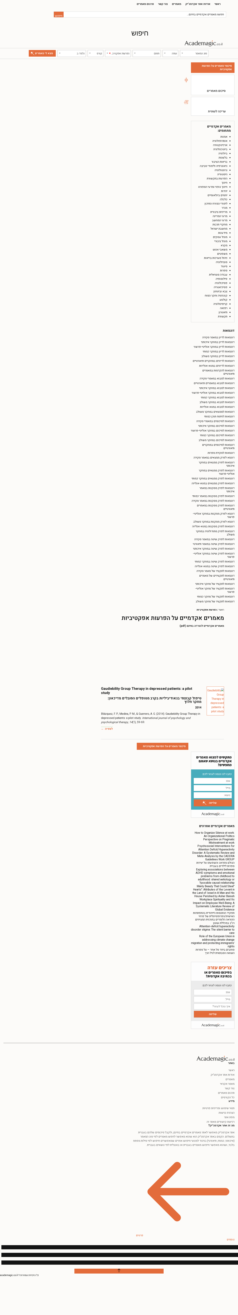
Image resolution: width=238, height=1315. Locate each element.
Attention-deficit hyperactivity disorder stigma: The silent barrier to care (213, 929)
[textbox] (194, 53)
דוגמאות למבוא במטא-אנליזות (217, 407)
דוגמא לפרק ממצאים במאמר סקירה (214, 458)
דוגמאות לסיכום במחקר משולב (217, 440)
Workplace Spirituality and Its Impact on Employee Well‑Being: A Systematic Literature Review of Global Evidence (214, 904)
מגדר (224, 208)
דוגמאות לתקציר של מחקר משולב (215, 601)
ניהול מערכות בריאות (215, 258)
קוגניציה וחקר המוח (216, 296)
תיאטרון (223, 312)
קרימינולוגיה (220, 304)
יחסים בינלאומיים (217, 195)
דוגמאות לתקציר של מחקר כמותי (216, 597)
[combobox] (194, 53)
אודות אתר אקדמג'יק (197, 4)
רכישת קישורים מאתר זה (221, 1122)
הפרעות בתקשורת (217, 178)
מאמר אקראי (227, 1084)
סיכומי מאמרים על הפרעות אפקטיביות (217, 67)
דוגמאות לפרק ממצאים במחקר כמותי (213, 478)
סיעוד (224, 266)
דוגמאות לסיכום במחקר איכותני (216, 426)
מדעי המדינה (220, 216)
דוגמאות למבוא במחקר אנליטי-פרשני (213, 393)
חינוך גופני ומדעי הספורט (212, 187)
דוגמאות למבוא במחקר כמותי (218, 397)
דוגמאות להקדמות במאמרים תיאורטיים (218, 372)
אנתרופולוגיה (219, 141)
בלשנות (223, 158)
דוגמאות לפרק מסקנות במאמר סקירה (213, 501)
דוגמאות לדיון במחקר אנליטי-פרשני (214, 347)
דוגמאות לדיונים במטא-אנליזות (217, 366)
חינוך (224, 183)
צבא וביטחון (220, 291)
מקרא (224, 245)
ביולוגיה (222, 153)
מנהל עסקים (220, 237)
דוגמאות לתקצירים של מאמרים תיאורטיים (217, 577)
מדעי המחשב (219, 220)
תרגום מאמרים (145, 4)
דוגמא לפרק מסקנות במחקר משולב (214, 522)
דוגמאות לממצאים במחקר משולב (215, 412)
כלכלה (223, 199)
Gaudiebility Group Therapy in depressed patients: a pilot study (146, 690)
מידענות (222, 233)
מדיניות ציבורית (218, 212)
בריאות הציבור (219, 162)
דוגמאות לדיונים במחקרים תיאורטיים (214, 361)
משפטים (222, 254)
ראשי (217, 4)
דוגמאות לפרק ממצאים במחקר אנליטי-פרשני (217, 472)
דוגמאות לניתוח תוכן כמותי (219, 416)
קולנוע (223, 300)
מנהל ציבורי (220, 241)
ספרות (223, 270)
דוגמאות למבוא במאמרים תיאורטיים (214, 383)
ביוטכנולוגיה (220, 149)
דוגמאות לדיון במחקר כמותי (219, 351)
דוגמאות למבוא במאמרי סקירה (217, 378)
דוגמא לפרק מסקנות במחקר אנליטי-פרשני (214, 515)
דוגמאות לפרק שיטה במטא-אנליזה (215, 566)
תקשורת (222, 316)
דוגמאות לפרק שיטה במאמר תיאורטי (214, 544)
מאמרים (176, 4)
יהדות (224, 191)
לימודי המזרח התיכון (216, 204)
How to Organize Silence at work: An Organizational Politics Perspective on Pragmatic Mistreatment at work (215, 838)
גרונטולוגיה (221, 170)
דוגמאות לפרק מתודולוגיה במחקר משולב (215, 533)
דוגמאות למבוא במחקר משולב (217, 402)
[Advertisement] (162, 655)
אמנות (223, 137)
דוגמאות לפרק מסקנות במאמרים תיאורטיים (216, 507)
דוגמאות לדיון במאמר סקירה (218, 337)
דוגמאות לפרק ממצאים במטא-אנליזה (213, 483)
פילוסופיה (221, 279)
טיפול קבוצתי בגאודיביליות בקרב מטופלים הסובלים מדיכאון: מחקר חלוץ (154, 700)
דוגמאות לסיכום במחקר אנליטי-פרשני (213, 431)
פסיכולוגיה (221, 283)
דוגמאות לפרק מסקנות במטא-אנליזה (213, 526)
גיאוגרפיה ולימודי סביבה (213, 166)
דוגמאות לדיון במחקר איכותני (218, 342)
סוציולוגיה (221, 262)
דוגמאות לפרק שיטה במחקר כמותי (215, 562)
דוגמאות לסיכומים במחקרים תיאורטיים (218, 446)
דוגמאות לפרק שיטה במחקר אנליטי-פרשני (214, 555)
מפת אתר (229, 1117)
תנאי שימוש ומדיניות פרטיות (218, 1108)
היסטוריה (222, 174)
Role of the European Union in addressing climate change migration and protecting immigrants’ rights (213, 941)
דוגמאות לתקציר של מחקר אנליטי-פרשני (215, 590)
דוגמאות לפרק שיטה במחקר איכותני (214, 549)
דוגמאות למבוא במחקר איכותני (217, 388)
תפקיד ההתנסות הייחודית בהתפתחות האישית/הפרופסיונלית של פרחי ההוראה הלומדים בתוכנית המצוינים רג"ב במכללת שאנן (214, 918)
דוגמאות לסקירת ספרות (221, 453)
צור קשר (163, 4)
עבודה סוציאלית (218, 275)
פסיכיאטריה (220, 287)
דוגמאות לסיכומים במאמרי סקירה (215, 421)
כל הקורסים (228, 1097)
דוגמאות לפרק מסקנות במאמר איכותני (217, 489)
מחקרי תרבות (220, 224)
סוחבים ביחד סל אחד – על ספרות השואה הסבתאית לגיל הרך (215, 951)
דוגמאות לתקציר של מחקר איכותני (215, 584)
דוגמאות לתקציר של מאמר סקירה (216, 571)
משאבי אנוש (220, 250)
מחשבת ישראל (218, 229)
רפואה (223, 308)
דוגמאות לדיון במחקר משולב (218, 356)
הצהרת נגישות (227, 1113)
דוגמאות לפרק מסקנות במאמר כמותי (213, 496)
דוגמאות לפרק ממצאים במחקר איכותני (217, 464)
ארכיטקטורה (220, 145)
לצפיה (109, 729)
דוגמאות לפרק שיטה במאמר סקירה (214, 539)
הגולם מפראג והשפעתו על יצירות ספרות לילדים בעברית (215, 864)
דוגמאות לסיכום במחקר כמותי (217, 435)
